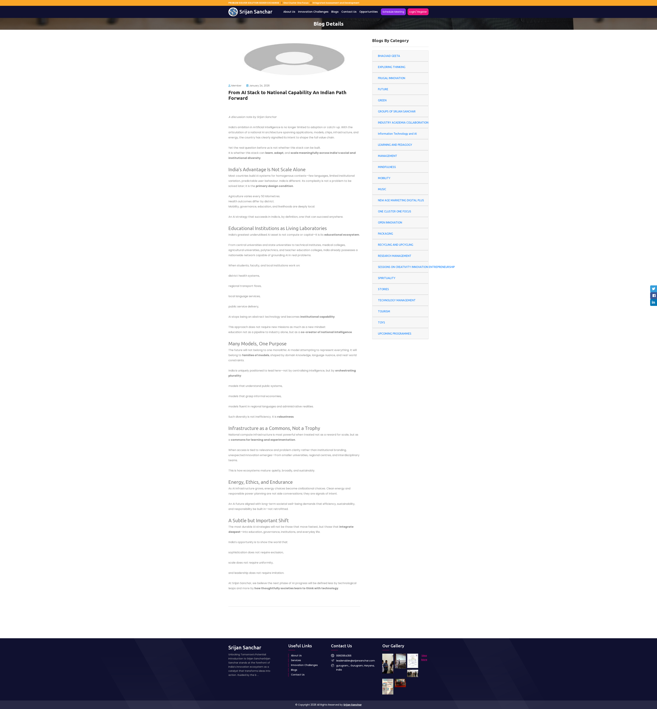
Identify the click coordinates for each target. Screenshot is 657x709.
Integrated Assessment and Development (336, 2)
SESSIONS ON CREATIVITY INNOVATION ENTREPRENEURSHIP (416, 266)
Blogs (335, 11)
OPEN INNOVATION (390, 222)
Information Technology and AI (397, 133)
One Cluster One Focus (295, 2)
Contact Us (349, 11)
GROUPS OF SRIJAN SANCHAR (397, 111)
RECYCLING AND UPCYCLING (395, 244)
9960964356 (343, 655)
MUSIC (382, 189)
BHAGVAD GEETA (389, 55)
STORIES (383, 289)
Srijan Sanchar (352, 704)
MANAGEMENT (387, 155)
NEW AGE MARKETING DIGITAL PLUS (401, 200)
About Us (289, 11)
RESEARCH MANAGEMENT (394, 255)
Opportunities (368, 11)
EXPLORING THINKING (391, 67)
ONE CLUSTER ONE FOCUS (394, 211)
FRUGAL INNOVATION (391, 78)
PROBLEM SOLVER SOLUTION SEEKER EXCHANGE (253, 2)
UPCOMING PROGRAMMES (394, 333)
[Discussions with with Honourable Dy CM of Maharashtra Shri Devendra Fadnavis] (387, 663)
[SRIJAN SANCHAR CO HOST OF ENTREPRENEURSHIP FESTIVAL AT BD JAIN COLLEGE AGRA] (412, 661)
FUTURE (383, 89)
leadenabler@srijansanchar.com (355, 660)
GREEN (382, 100)
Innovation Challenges (313, 11)
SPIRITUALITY (386, 278)
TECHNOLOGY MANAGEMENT (397, 300)
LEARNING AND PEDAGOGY (395, 144)
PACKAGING (385, 233)
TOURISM (384, 311)
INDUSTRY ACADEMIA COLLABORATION (403, 122)
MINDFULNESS (387, 166)
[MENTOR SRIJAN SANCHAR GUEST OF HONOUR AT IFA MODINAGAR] (412, 673)
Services (296, 660)
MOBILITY (384, 178)
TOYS (381, 322)
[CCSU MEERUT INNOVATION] (387, 686)
